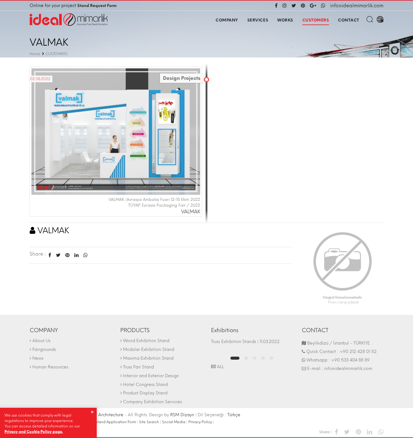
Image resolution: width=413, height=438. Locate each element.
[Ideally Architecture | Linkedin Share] (369, 431)
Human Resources (50, 367)
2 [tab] (246, 358)
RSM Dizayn (182, 414)
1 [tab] (234, 358)
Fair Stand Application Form (112, 422)
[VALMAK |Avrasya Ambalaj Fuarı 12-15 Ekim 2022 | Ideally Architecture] (115, 131)
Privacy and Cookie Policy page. (34, 432)
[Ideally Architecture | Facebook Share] (336, 431)
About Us (41, 340)
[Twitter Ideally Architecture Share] (58, 255)
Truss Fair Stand (138, 367)
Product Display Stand (145, 393)
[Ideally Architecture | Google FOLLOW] (313, 6)
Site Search (149, 422)
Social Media (173, 422)
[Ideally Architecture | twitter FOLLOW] (293, 6)
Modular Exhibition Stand (148, 349)
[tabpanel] (252, 344)
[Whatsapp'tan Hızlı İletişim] (323, 6)
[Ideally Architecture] (69, 20)
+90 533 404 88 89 (350, 360)
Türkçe (233, 414)
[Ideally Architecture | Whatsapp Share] (84, 255)
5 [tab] (271, 358)
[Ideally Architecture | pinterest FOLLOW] (302, 6)
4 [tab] (263, 358)
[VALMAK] (342, 266)
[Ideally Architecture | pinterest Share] (358, 431)
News (38, 358)
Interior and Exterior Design (151, 375)
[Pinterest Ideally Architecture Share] (67, 255)
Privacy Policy (200, 422)
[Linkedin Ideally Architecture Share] (76, 255)
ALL (220, 366)
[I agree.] (92, 412)
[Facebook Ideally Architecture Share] (50, 255)
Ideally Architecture (103, 414)
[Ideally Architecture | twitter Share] (347, 431)
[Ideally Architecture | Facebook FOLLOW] (277, 6)
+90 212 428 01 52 (358, 351)
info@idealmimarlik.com (356, 5)
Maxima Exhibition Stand (148, 358)
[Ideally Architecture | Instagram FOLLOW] (284, 6)
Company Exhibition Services (152, 401)
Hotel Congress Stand (145, 384)
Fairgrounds (44, 349)
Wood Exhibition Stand (146, 340)
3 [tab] (254, 358)
